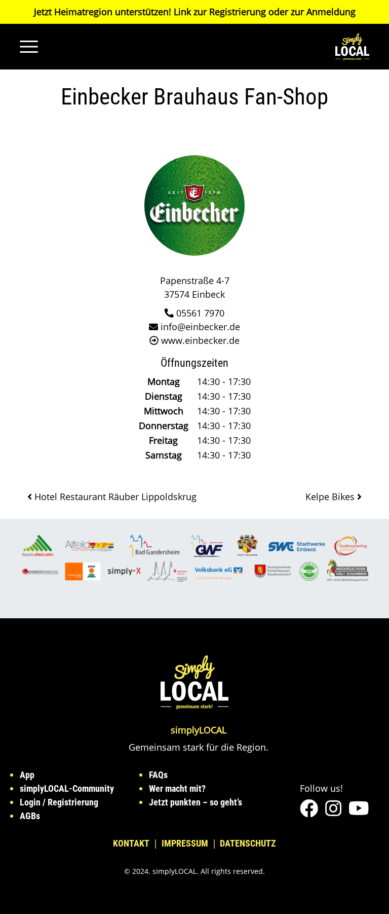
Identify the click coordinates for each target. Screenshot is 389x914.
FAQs (158, 774)
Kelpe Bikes (331, 496)
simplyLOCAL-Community (67, 788)
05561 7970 (200, 313)
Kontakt (131, 843)
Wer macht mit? (177, 788)
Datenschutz (248, 843)
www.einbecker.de (200, 340)
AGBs (30, 816)
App (27, 774)
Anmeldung (331, 12)
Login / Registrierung (59, 802)
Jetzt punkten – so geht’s (195, 802)
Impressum (185, 843)
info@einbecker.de (200, 327)
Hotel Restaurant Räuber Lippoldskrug (114, 496)
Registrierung (237, 12)
